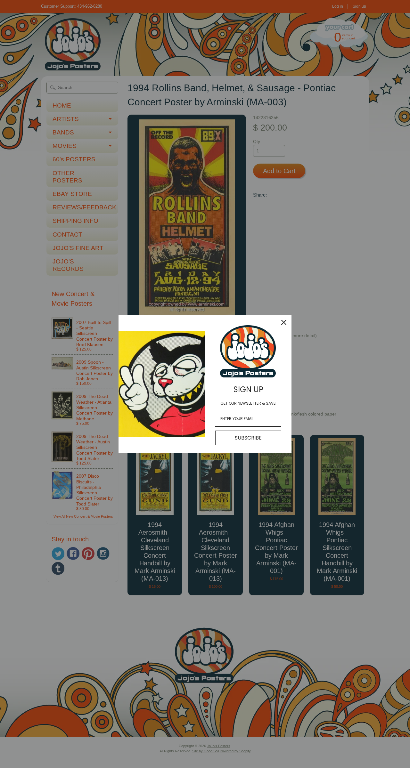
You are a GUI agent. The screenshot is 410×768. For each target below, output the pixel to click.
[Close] (283, 322)
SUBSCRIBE (248, 437)
